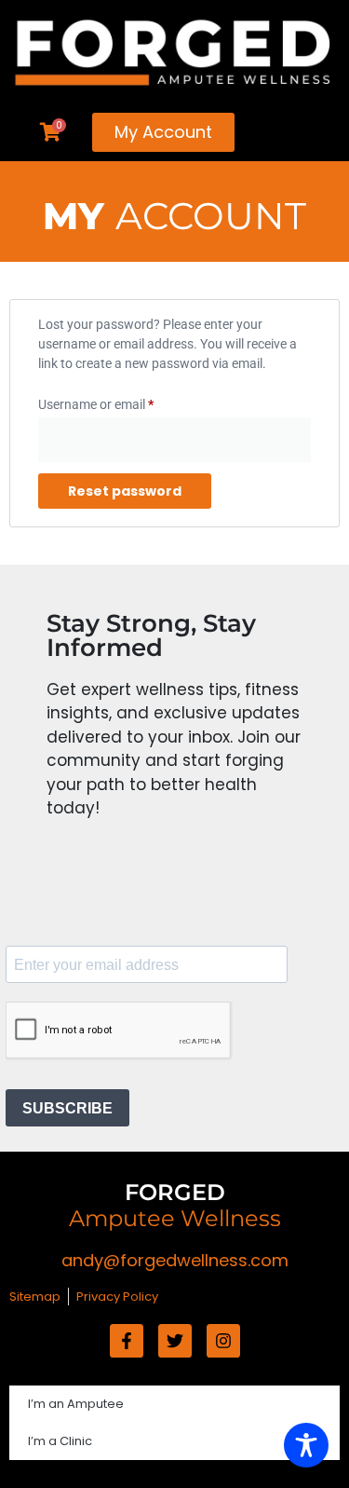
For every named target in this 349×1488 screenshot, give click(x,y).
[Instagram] (223, 1341)
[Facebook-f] (126, 1341)
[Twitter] (175, 1341)
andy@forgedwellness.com (175, 1260)
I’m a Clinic (60, 1441)
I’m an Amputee (76, 1404)
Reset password (124, 491)
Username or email (121, 401)
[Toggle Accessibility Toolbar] (306, 1445)
